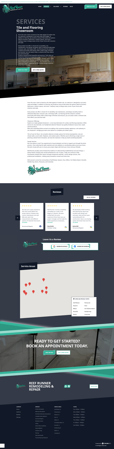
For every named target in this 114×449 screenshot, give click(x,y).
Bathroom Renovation (40, 411)
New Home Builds (39, 435)
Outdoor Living (38, 430)
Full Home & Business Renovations (43, 414)
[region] (57, 218)
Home (17, 409)
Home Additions (38, 428)
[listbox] (57, 218)
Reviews (18, 414)
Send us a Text (91, 6)
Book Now (94, 386)
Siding (36, 423)
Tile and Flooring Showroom (41, 437)
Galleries (18, 412)
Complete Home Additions (41, 416)
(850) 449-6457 (49, 352)
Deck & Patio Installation (40, 425)
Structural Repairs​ (39, 418)
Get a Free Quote (105, 6)
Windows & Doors (39, 421)
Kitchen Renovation (39, 409)
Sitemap (18, 417)
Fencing (37, 433)
